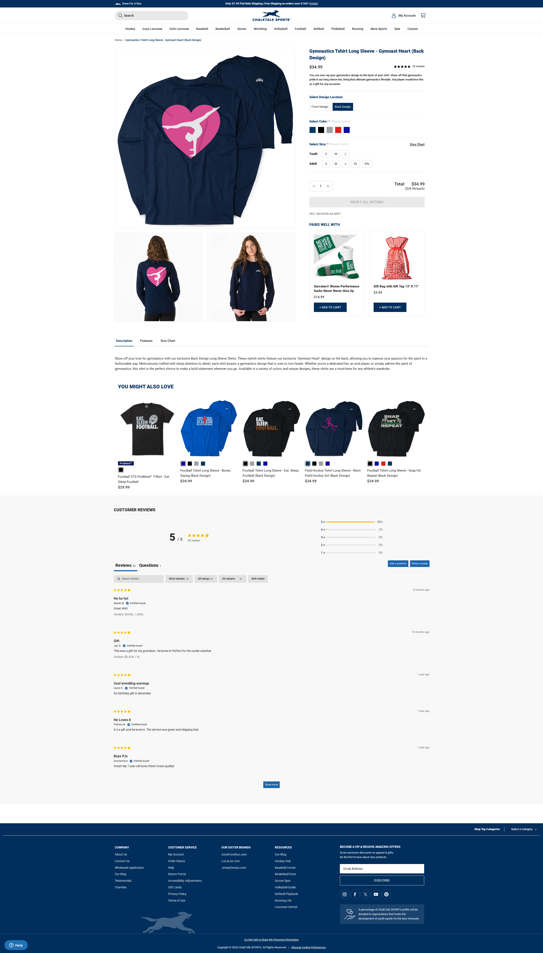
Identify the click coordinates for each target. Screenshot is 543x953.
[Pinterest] (386, 894)
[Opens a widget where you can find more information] (16, 945)
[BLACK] (321, 130)
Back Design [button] (343, 106)
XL (356, 163)
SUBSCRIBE (382, 880)
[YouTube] (376, 894)
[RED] (338, 130)
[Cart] (423, 15)
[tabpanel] (271, 683)
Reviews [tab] (125, 565)
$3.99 (378, 292)
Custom (413, 29)
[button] (130, 29)
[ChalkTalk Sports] (271, 15)
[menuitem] (403, 15)
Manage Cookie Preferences (308, 947)
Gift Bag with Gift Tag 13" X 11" (396, 286)
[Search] (120, 15)
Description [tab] (124, 341)
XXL (367, 163)
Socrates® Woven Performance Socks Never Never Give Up (336, 288)
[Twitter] (365, 894)
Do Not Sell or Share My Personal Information (271, 939)
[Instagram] (344, 894)
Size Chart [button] (417, 144)
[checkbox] (258, 579)
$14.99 (319, 297)
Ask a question (398, 563)
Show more (271, 784)
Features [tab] (146, 341)
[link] (121, 470)
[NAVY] (312, 130)
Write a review (420, 563)
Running (357, 29)
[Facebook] (355, 894)
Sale (397, 29)
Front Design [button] (320, 106)
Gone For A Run (131, 3)
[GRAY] (329, 130)
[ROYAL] (347, 130)
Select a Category (522, 829)
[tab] (150, 565)
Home (118, 40)
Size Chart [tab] (167, 341)
